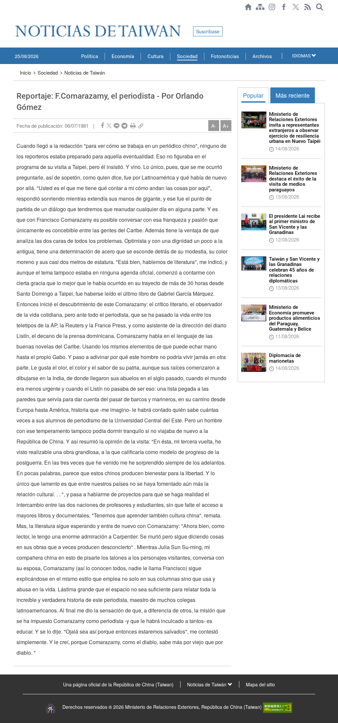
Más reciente (293, 95)
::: (15, 17)
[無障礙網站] (277, 707)
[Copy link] (140, 125)
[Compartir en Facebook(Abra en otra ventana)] (102, 125)
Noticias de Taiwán (84, 72)
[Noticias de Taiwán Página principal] (248, 7)
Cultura (155, 56)
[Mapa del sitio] (260, 7)
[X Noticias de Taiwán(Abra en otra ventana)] (295, 7)
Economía (123, 56)
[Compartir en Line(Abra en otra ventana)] (116, 125)
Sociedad (187, 56)
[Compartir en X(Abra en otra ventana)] (109, 125)
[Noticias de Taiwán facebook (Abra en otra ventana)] (284, 7)
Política (89, 56)
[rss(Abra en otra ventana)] (307, 7)
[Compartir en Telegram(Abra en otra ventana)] (124, 125)
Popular (253, 95)
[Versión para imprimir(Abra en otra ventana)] (132, 125)
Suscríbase (208, 31)
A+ (226, 125)
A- (213, 125)
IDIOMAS (302, 55)
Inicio (25, 72)
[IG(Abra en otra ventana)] (272, 7)
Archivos (262, 56)
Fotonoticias (225, 56)
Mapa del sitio (260, 684)
